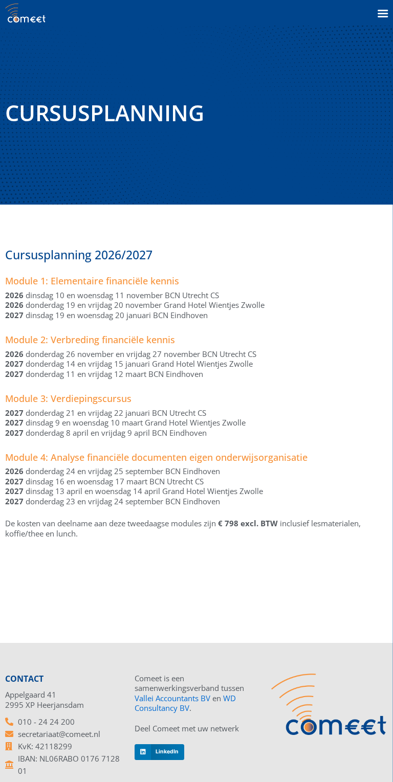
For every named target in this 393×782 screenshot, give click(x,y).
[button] (159, 752)
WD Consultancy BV (185, 703)
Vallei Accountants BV (172, 698)
